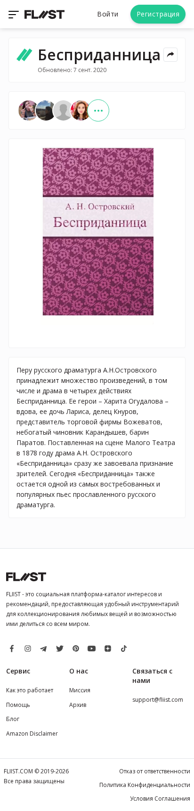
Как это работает (29, 690)
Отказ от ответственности (154, 771)
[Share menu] (170, 55)
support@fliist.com (157, 700)
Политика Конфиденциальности (144, 785)
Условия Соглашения (160, 799)
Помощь (18, 705)
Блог (12, 719)
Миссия (79, 690)
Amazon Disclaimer (32, 734)
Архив (77, 705)
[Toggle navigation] (14, 14)
